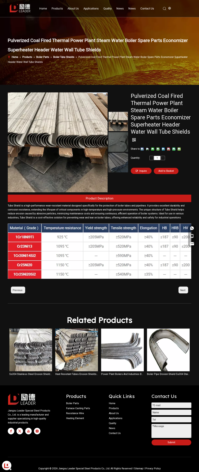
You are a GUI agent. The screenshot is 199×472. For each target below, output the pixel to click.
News (120, 8)
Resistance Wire (75, 413)
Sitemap (138, 468)
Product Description (99, 198)
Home (43, 8)
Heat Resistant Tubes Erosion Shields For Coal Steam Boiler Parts (76, 374)
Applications (91, 8)
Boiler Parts (72, 403)
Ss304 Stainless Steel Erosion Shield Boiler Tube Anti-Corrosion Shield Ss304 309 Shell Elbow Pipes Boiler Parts (30, 374)
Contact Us (147, 8)
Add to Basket (166, 170)
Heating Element (75, 418)
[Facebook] (11, 431)
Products (57, 8)
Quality (107, 8)
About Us (73, 8)
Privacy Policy (153, 468)
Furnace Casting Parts (78, 408)
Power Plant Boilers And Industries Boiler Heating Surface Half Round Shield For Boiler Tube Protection (122, 374)
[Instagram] (37, 431)
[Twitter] (19, 431)
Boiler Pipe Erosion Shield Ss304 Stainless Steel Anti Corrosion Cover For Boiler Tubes (168, 374)
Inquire (143, 170)
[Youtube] (28, 431)
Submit (171, 442)
